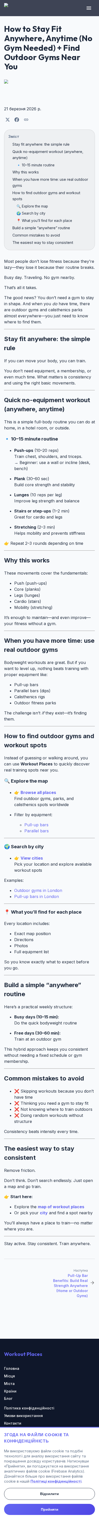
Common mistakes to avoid (36, 235)
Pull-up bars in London (36, 896)
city (44, 1212)
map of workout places (61, 1206)
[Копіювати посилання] (26, 119)
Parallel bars (36, 830)
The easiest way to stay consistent (42, 242)
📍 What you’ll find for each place (44, 221)
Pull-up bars (36, 824)
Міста (9, 1383)
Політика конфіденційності (29, 1408)
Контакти (12, 1423)
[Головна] (9, 8)
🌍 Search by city (30, 213)
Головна (11, 1368)
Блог (8, 1398)
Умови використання (23, 1415)
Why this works (25, 172)
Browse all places (38, 792)
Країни (10, 1391)
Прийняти (49, 1509)
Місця (9, 1376)
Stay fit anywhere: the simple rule (41, 144)
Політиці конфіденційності (55, 1481)
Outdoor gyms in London (38, 890)
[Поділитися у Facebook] (16, 119)
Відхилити (49, 1493)
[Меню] (89, 8)
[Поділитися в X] (7, 119)
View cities (32, 858)
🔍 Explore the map (32, 206)
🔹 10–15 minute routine (35, 165)
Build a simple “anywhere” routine (41, 228)
